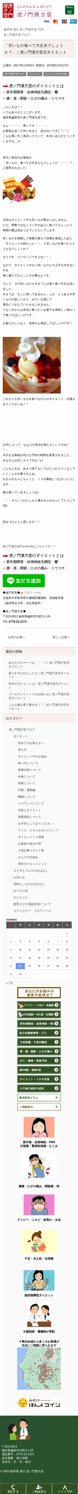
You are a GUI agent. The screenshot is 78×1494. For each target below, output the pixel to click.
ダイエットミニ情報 (31, 837)
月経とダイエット (29, 810)
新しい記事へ (63, 637)
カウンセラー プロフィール (32, 910)
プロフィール (32, 592)
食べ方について (28, 763)
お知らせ (19, 877)
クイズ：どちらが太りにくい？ (38, 830)
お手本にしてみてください (35, 823)
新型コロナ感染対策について (32, 904)
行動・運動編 (26, 790)
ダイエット (34, 74)
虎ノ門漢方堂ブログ (14, 74)
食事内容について (29, 769)
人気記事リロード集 (31, 850)
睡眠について (26, 796)
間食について (26, 783)
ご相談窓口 (39, 1491)
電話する (13, 1491)
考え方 (22, 749)
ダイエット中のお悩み (56, 74)
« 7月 (9, 983)
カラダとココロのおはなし (30, 870)
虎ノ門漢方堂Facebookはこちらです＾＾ (29, 546)
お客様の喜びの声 (29, 843)
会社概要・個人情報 (15, 1458)
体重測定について (29, 816)
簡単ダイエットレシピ (32, 863)
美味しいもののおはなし (29, 884)
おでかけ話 (20, 890)
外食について (26, 776)
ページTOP (65, 1491)
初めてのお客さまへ (31, 743)
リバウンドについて (31, 803)
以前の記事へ (15, 637)
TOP (26, 29)
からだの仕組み (28, 857)
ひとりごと (20, 897)
